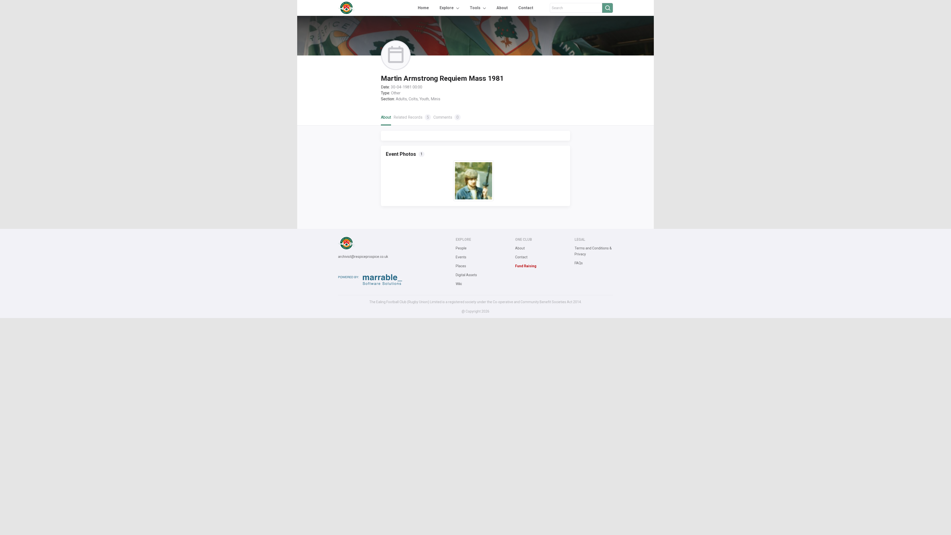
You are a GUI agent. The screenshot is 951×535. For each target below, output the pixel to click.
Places (461, 266)
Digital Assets (466, 275)
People (461, 248)
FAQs (579, 263)
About (502, 7)
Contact (525, 7)
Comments (446, 117)
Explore (447, 7)
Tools (475, 7)
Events (461, 257)
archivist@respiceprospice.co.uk (363, 257)
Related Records (411, 117)
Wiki (459, 284)
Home (423, 7)
